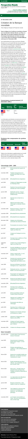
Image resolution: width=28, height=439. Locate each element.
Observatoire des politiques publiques (9, 426)
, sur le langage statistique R (10, 422)
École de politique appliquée (20, 9)
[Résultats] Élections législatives (17, 179)
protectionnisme (17, 49)
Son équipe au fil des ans (7, 412)
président (7, 65)
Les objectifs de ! (9, 411)
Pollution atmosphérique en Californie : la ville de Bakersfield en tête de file (18, 349)
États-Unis (14, 62)
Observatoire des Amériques (7, 427)
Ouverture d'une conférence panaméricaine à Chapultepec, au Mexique (18, 288)
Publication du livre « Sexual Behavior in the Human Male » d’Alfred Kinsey (17, 193)
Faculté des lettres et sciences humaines (17, 11)
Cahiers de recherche (6, 430)
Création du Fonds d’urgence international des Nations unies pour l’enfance (17, 323)
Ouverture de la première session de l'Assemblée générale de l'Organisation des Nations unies (18, 260)
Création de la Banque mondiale (17, 327)
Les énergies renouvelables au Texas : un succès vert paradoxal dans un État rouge (17, 398)
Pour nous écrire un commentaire (8, 419)
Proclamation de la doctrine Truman (18, 225)
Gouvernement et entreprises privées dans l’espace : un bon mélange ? (17, 341)
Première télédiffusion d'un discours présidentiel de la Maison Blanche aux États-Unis (18, 249)
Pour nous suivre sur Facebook (8, 420)
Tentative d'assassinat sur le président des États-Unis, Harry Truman (17, 174)
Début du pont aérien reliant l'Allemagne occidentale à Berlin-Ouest (18, 204)
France (23, 73)
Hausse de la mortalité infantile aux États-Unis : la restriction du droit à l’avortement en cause (18, 356)
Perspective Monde (9, 5)
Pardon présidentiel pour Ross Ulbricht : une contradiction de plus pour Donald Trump (18, 363)
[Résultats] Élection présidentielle (18, 213)
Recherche (24, 1)
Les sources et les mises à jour (8, 413)
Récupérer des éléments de (12, 415)
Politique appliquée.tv (6, 428)
